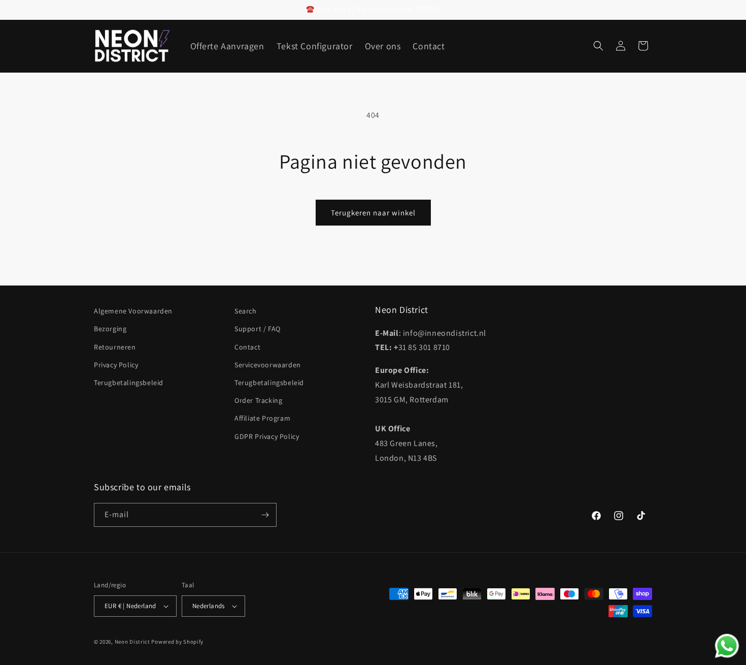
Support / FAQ (257, 328)
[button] (598, 46)
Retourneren (115, 347)
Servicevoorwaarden (267, 364)
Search (245, 310)
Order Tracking (258, 400)
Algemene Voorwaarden (133, 310)
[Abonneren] (265, 515)
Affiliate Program (262, 418)
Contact (247, 347)
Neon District (133, 641)
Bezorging (110, 328)
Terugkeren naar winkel (373, 212)
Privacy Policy (116, 364)
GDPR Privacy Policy (266, 436)
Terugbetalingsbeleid (128, 382)
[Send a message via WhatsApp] (727, 646)
